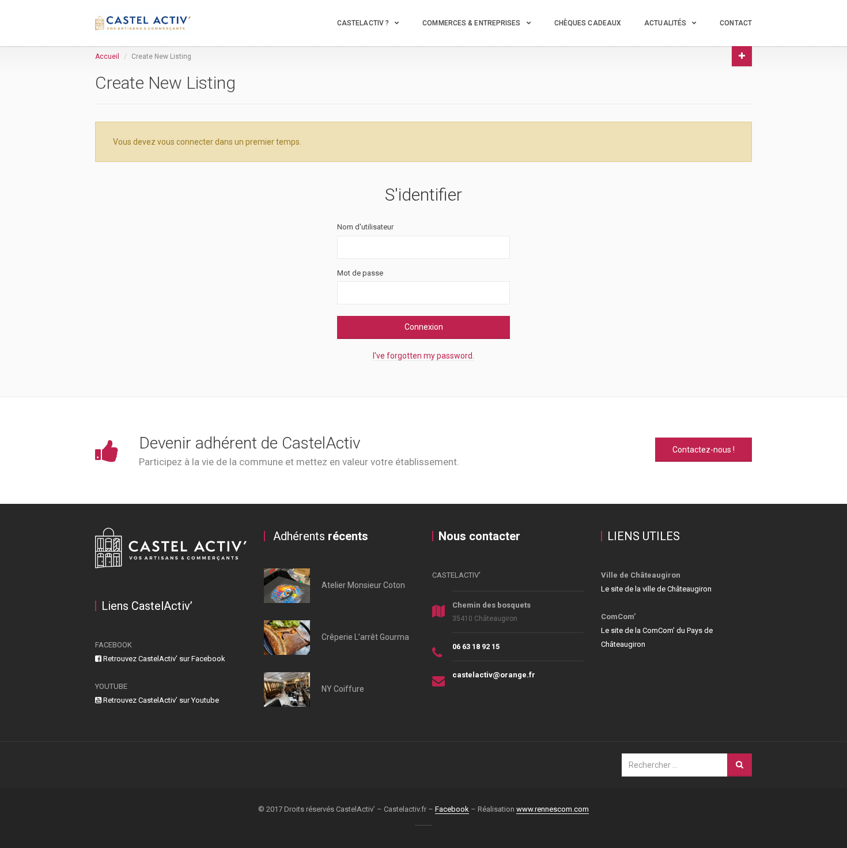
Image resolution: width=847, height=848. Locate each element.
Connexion (423, 326)
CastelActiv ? (363, 23)
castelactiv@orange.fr (493, 674)
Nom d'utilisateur (365, 227)
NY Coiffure (343, 689)
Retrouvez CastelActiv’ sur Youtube (160, 700)
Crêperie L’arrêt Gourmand (370, 637)
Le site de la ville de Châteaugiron (656, 589)
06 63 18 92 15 (476, 646)
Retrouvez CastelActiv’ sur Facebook (163, 658)
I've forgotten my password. (423, 355)
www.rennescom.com (552, 809)
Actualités (665, 23)
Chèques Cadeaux (588, 23)
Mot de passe (360, 273)
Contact (736, 23)
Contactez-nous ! (703, 449)
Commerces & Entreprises (471, 23)
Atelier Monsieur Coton (363, 585)
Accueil (107, 56)
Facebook (452, 809)
